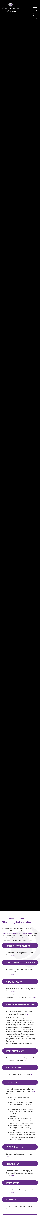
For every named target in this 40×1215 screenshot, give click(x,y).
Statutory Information (17, 918)
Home (4, 918)
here (12, 955)
